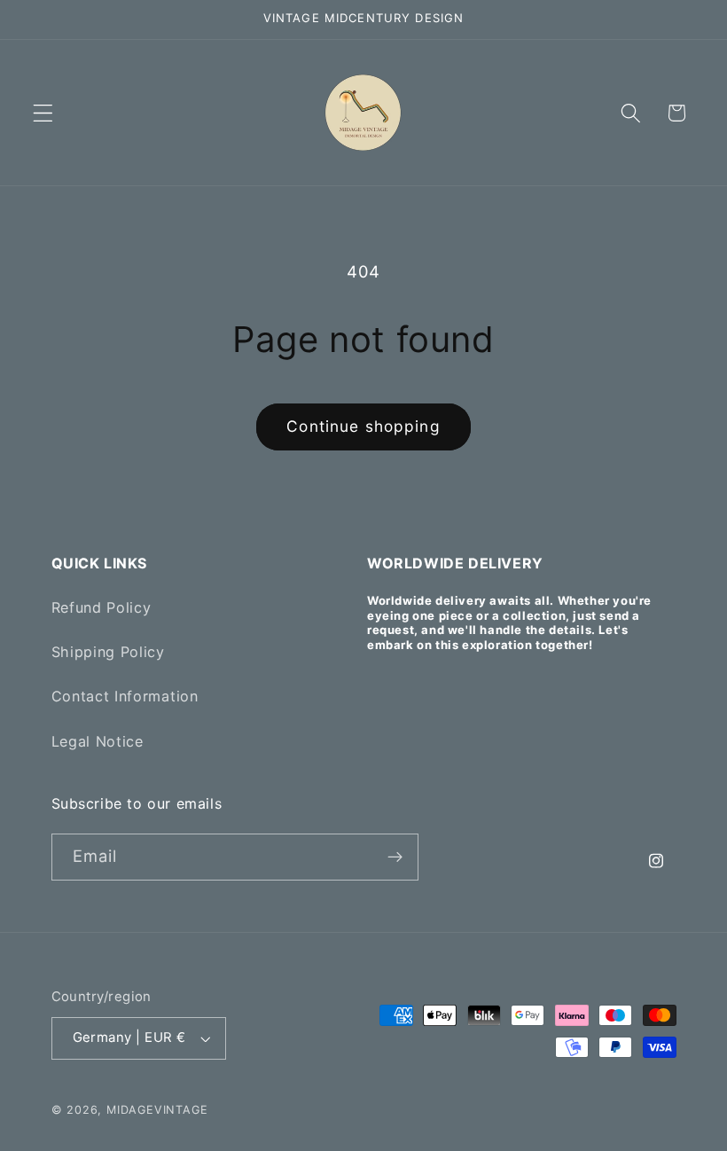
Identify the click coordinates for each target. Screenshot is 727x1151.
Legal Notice (97, 741)
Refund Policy (101, 607)
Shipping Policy (108, 652)
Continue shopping (363, 426)
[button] (43, 113)
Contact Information (125, 696)
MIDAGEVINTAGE (156, 1109)
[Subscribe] (395, 857)
